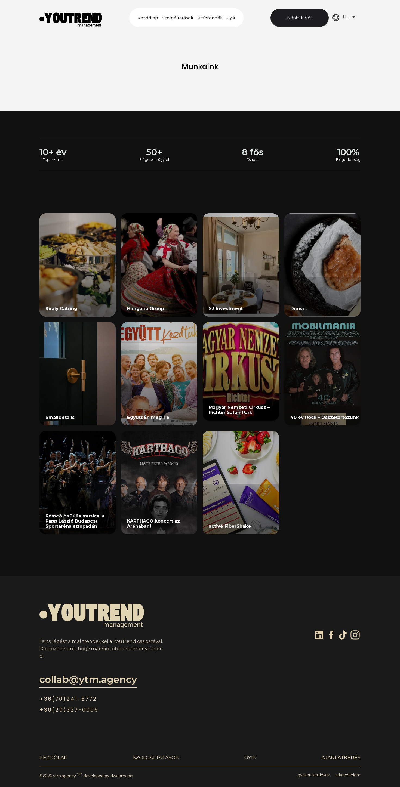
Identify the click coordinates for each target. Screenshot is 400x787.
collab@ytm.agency (88, 679)
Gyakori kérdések (313, 775)
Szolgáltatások (177, 17)
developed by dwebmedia (107, 775)
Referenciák (210, 17)
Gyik (231, 17)
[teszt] (322, 482)
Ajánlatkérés (299, 17)
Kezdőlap (147, 17)
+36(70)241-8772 (68, 699)
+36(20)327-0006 (69, 710)
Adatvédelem (348, 775)
